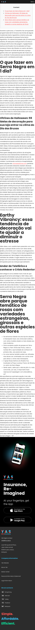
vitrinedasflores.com (20, 164)
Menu (32, 2)
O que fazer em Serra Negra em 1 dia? (17, 11)
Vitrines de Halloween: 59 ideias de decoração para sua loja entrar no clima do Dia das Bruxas (17, 15)
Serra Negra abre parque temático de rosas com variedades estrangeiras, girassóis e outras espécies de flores (17, 22)
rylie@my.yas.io (6, 540)
